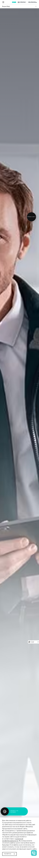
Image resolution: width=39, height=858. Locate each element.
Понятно (7, 853)
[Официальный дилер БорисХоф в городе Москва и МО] (27, 2)
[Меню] (3, 2)
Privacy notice (32, 642)
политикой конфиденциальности (12, 840)
